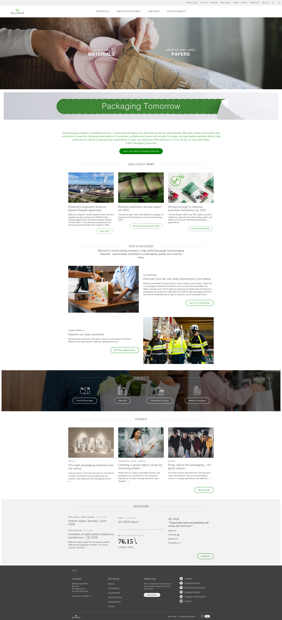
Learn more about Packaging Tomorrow (141, 151)
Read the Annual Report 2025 (146, 226)
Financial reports (114, 602)
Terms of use (172, 616)
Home (74, 570)
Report (171, 531)
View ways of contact (80, 596)
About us (111, 584)
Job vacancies (113, 588)
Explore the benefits (200, 228)
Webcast (171, 539)
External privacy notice (187, 616)
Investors (205, 556)
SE (202, 616)
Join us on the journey (199, 303)
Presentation (173, 543)
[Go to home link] (17, 11)
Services (153, 11)
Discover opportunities (124, 350)
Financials (172, 535)
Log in (264, 3)
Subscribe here (152, 595)
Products (111, 606)
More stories (204, 490)
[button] (204, 2)
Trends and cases (115, 597)
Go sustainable (114, 593)
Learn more (104, 231)
